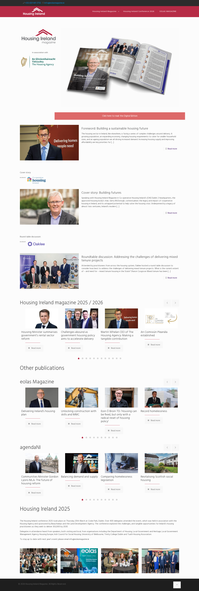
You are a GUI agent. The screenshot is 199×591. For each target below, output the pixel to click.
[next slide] (175, 303)
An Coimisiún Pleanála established (154, 334)
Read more (172, 148)
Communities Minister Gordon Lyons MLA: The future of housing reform (39, 480)
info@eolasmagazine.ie (54, 3)
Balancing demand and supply (79, 477)
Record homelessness (154, 411)
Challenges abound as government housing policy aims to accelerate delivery (78, 335)
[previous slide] (167, 303)
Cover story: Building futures (101, 192)
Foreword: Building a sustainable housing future (114, 128)
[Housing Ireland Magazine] (34, 11)
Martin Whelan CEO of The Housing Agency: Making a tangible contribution (117, 335)
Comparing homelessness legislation (116, 478)
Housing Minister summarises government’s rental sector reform (39, 335)
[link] (120, 67)
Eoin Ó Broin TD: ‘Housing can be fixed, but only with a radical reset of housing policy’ (119, 416)
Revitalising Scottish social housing (157, 478)
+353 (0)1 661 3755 (33, 3)
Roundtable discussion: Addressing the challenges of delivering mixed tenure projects (129, 258)
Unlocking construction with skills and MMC (78, 413)
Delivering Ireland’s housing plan (38, 413)
